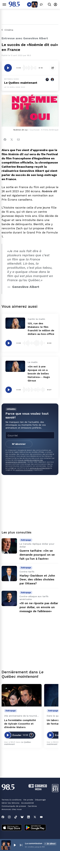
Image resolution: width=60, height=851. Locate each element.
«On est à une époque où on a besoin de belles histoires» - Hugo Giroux (39, 373)
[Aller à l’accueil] (14, 5)
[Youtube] (41, 817)
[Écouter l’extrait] (8, 68)
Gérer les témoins (10, 803)
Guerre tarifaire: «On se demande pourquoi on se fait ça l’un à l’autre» (37, 554)
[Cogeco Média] (37, 789)
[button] (15, 845)
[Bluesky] (22, 817)
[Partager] (53, 68)
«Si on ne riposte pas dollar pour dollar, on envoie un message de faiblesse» (39, 607)
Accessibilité (27, 803)
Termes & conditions (11, 800)
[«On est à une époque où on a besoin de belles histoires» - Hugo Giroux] (15, 366)
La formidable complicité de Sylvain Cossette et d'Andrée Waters (20, 724)
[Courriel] (18, 139)
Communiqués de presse (14, 806)
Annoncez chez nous (12, 809)
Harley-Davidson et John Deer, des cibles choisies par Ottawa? (37, 579)
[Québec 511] (55, 791)
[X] (35, 817)
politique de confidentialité (40, 468)
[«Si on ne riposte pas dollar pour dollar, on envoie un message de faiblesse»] (9, 598)
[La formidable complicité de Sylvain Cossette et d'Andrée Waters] (22, 695)
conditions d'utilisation (24, 470)
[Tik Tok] (15, 817)
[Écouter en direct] (29, 4)
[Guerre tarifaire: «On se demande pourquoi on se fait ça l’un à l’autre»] (9, 546)
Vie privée (28, 800)
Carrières (32, 806)
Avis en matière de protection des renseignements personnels (24, 461)
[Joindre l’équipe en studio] (41, 4)
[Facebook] (5, 139)
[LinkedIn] (28, 817)
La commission (33, 843)
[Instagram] (9, 817)
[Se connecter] (55, 4)
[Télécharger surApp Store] (12, 827)
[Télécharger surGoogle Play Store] (35, 827)
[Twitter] (11, 139)
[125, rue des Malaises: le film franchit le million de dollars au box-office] (15, 323)
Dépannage (40, 800)
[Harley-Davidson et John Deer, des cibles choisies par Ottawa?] (9, 573)
